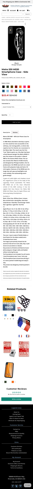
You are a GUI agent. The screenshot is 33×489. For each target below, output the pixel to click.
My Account (16, 461)
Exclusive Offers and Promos (16, 463)
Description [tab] (6, 132)
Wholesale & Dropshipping (16, 420)
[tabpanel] (16, 207)
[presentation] (15, 315)
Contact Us (16, 429)
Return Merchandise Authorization (16, 453)
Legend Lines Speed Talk (16, 416)
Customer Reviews (16, 446)
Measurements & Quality (16, 433)
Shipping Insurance (16, 435)
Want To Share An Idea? (17, 418)
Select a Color (6, 83)
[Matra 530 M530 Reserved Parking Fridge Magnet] (9, 357)
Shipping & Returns (16, 466)
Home (3, 17)
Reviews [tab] (15, 132)
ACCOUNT (13, 10)
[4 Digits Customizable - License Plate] (9, 311)
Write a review (16, 399)
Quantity (4, 115)
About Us (16, 412)
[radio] (3, 87)
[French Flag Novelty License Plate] (24, 332)
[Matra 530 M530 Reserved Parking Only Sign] (24, 357)
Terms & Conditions (16, 468)
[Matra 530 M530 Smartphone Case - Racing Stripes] (9, 378)
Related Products (16, 289)
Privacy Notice (16, 438)
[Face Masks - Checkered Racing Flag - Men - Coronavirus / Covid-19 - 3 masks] (24, 311)
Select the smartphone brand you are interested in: (13, 101)
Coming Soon (17, 414)
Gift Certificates (16, 448)
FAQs (16, 431)
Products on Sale (16, 450)
